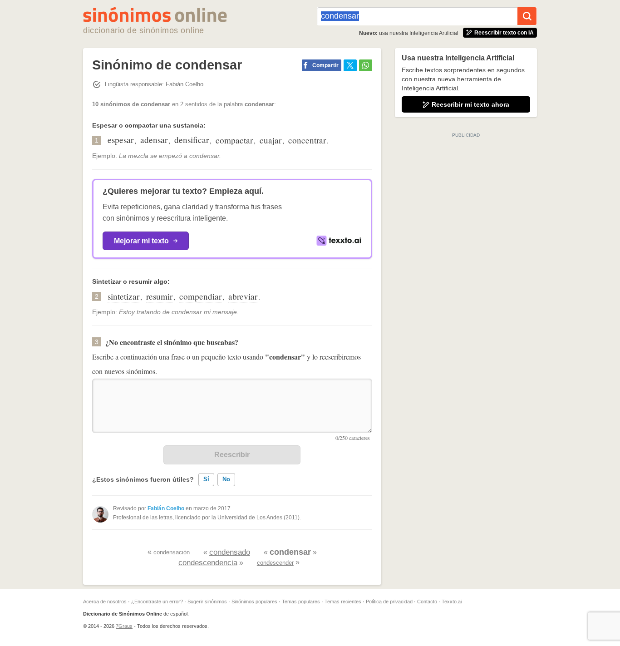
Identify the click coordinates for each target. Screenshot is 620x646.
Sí (206, 479)
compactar (234, 140)
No (226, 479)
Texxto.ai (452, 601)
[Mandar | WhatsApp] (365, 65)
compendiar (200, 296)
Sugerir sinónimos (207, 601)
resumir (159, 296)
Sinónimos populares (254, 601)
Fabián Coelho (166, 508)
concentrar (307, 140)
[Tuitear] (350, 65)
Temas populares (301, 601)
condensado (229, 552)
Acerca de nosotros (105, 601)
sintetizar (123, 296)
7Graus (124, 626)
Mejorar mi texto (141, 241)
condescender (275, 563)
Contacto (427, 601)
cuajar (270, 140)
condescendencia (207, 563)
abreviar (242, 296)
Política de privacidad (389, 601)
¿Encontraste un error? (157, 601)
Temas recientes (343, 601)
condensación (171, 552)
